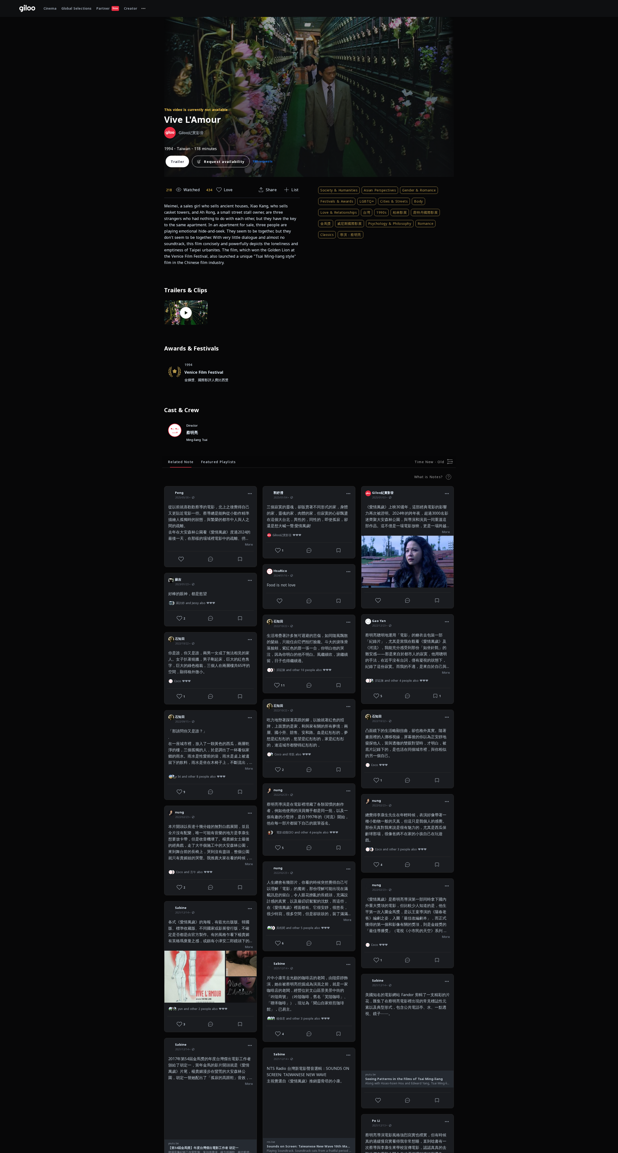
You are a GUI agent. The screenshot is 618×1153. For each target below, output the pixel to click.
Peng (179, 492)
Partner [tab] (107, 8)
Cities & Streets (394, 201)
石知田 (180, 638)
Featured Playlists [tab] (218, 462)
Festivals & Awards (336, 201)
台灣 (366, 212)
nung (179, 812)
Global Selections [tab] (76, 8)
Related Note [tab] (180, 462)
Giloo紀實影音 (383, 492)
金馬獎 (325, 223)
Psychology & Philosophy (389, 223)
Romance (426, 223)
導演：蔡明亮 (350, 234)
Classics (327, 234)
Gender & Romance (419, 190)
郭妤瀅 (278, 492)
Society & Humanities (339, 190)
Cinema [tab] (49, 8)
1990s (381, 212)
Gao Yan (379, 621)
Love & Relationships (338, 212)
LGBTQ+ (366, 201)
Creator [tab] (130, 8)
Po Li (376, 1120)
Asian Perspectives (380, 190)
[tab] (143, 8)
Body (418, 201)
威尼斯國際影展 (349, 223)
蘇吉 (178, 579)
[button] (250, 493)
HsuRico (280, 571)
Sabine (181, 907)
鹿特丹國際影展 (425, 212)
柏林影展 (400, 212)
